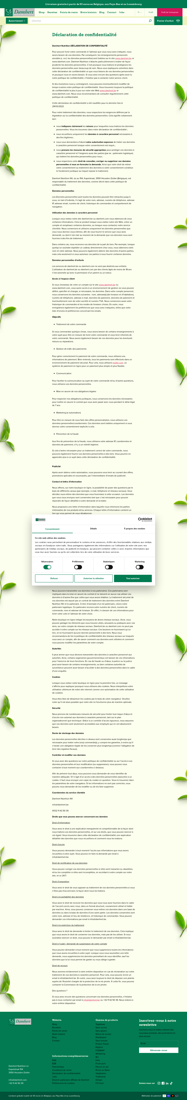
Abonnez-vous (158, 1050)
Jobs (121, 12)
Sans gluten (101, 1030)
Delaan (99, 1079)
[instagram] (159, 1083)
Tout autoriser (133, 578)
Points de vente (69, 12)
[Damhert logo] (20, 12)
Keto (98, 1060)
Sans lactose (101, 1040)
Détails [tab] (93, 528)
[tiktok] (171, 1083)
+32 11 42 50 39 (16, 1083)
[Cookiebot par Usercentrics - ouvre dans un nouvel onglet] (140, 520)
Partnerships (58, 1066)
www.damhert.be (123, 58)
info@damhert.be (91, 1000)
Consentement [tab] (52, 529)
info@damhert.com (18, 1079)
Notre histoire (88, 12)
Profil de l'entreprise (169, 12)
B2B (54, 1063)
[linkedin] (167, 1083)
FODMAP (100, 1050)
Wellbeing (100, 1053)
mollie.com (118, 362)
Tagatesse (100, 1024)
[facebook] (163, 1083)
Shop (42, 12)
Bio (97, 1057)
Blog (101, 12)
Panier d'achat (165, 20)
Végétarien (101, 1073)
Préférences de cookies (63, 1083)
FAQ (54, 1060)
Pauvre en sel (102, 1066)
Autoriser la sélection (93, 578)
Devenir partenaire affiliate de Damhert (70, 1079)
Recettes (52, 12)
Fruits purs (101, 1063)
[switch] (78, 567)
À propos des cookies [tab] (134, 528)
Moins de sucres (103, 1034)
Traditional (101, 1076)
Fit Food (99, 1083)
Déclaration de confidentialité (66, 1073)
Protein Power (102, 1043)
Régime (99, 1047)
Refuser (54, 578)
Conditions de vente (62, 1070)
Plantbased (101, 1037)
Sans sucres (101, 1027)
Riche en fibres (103, 1070)
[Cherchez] (150, 20)
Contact (111, 12)
